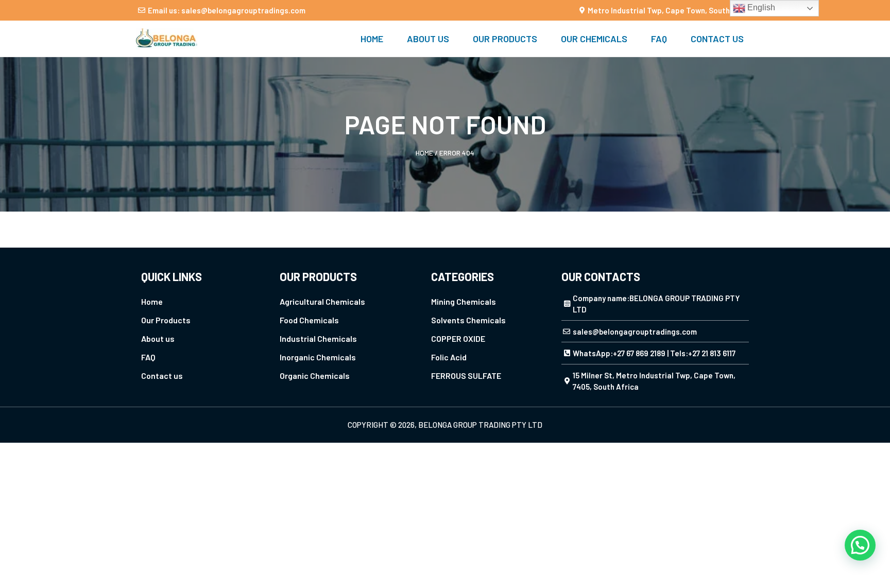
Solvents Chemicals (468, 320)
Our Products (505, 38)
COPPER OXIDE (458, 338)
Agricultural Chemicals (322, 301)
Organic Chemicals (315, 375)
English (760, 7)
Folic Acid (449, 357)
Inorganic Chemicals (318, 357)
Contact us (717, 38)
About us (428, 38)
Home (372, 38)
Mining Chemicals (463, 301)
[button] (860, 545)
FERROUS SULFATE (466, 375)
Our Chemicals (594, 38)
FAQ (659, 38)
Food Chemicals (309, 320)
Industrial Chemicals (318, 338)
